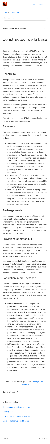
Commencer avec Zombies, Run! (16, 407)
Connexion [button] (41, 4)
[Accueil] (5, 5)
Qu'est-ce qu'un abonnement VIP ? (17, 416)
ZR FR (5, 12)
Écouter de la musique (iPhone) (16, 421)
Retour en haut (9, 392)
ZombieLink (7, 412)
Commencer (14, 12)
